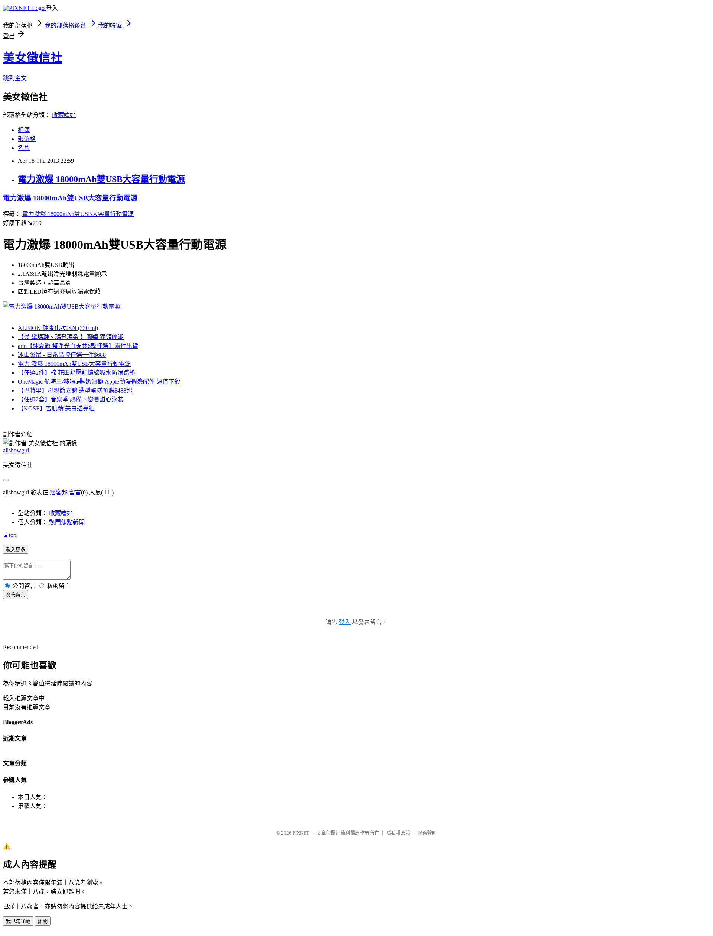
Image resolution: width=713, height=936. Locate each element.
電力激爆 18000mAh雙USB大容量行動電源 (101, 179)
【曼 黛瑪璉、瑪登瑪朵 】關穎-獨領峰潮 (71, 337)
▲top (9, 535)
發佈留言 (15, 595)
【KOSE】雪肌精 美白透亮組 (56, 408)
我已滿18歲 (18, 921)
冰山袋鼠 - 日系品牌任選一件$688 (62, 355)
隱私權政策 (398, 833)
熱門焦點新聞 (67, 522)
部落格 (27, 139)
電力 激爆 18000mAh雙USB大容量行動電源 (74, 364)
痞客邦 (59, 492)
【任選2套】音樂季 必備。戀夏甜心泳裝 (70, 399)
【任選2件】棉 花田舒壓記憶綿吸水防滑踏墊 (76, 372)
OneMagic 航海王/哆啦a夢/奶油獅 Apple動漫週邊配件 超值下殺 (99, 381)
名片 (24, 148)
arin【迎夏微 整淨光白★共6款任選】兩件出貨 (78, 346)
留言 (75, 492)
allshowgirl (16, 450)
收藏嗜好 (64, 115)
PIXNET (301, 833)
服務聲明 (427, 833)
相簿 (24, 130)
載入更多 (15, 549)
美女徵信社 (32, 57)
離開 (43, 921)
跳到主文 (15, 78)
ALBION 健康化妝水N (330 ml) (58, 328)
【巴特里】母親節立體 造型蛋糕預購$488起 (75, 390)
